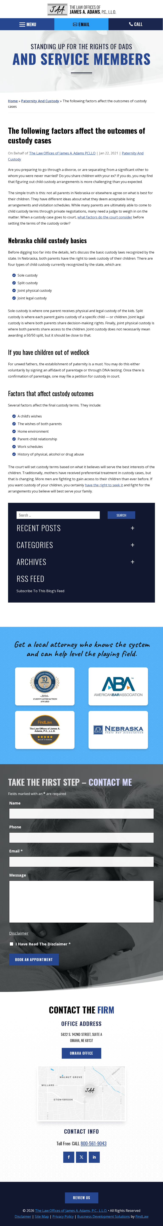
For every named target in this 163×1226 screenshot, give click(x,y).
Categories (35, 545)
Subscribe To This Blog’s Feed (40, 591)
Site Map (42, 1216)
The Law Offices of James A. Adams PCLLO (62, 153)
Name (15, 803)
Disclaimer (18, 933)
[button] (27, 24)
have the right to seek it (104, 485)
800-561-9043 (94, 1143)
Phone (15, 826)
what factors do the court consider (104, 217)
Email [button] (84, 24)
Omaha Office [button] (81, 1053)
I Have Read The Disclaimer (43, 944)
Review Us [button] (81, 1197)
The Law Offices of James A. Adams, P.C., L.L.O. (71, 1210)
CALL (138, 24)
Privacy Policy (63, 1216)
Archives (31, 562)
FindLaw (141, 1216)
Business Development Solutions (103, 1216)
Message (17, 875)
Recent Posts (39, 528)
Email (16, 851)
